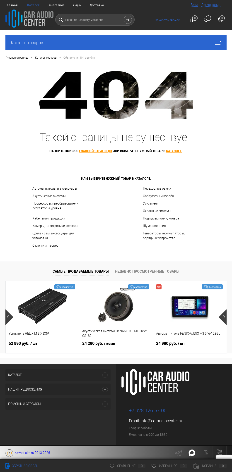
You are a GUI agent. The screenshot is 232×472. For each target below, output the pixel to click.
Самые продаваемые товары (81, 271)
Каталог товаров (27, 42)
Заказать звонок (167, 20)
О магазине (56, 5)
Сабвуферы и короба (158, 196)
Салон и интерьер (45, 245)
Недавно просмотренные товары (147, 271)
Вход (194, 5)
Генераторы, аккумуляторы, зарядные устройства (164, 235)
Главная (11, 5)
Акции (77, 5)
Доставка (97, 5)
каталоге (174, 151)
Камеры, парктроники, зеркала (55, 226)
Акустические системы (49, 196)
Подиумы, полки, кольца (161, 218)
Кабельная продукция (48, 218)
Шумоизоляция (154, 226)
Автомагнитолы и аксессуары (54, 188)
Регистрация (210, 5)
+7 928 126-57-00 (148, 410)
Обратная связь (24, 466)
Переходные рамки (157, 188)
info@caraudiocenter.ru (161, 420)
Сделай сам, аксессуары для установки (53, 235)
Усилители (151, 203)
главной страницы (95, 151)
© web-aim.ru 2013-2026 (31, 453)
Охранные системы (157, 211)
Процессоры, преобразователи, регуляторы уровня (55, 206)
